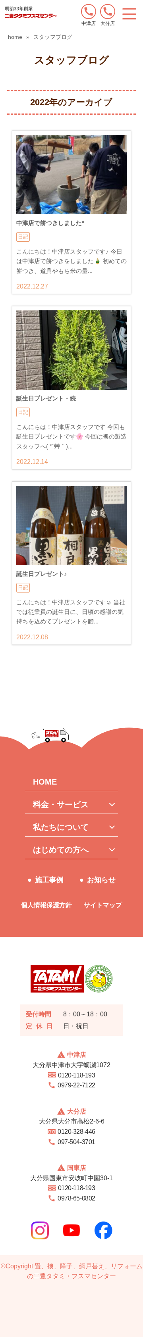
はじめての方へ (61, 849)
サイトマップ (103, 905)
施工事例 (49, 880)
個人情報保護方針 (46, 905)
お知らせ (101, 880)
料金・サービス (61, 804)
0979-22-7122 (76, 1085)
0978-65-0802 (76, 1198)
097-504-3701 (76, 1142)
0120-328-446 (76, 1131)
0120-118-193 (76, 1075)
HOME (45, 781)
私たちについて (61, 827)
